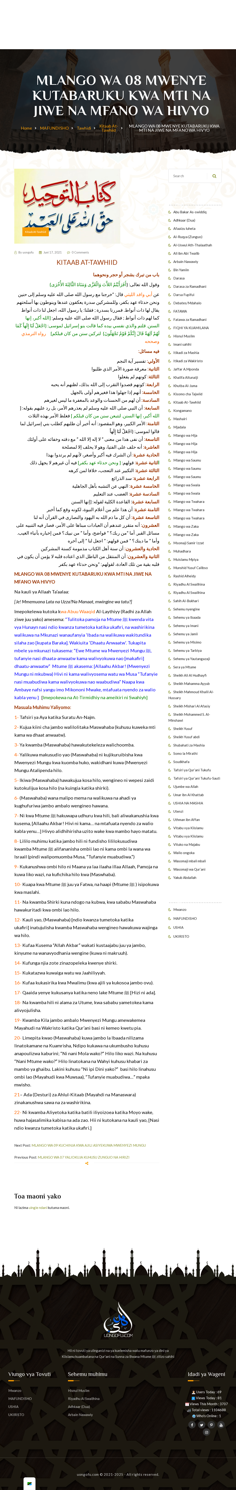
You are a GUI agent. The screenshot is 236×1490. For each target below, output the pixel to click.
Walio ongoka (184, 853)
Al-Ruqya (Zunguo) (187, 237)
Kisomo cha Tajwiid (187, 394)
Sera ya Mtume (184, 667)
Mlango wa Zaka (186, 526)
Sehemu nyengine (186, 609)
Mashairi (180, 419)
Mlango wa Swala (186, 485)
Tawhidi (84, 128)
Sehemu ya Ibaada (187, 617)
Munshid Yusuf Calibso (190, 568)
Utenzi (178, 811)
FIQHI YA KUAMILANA (191, 328)
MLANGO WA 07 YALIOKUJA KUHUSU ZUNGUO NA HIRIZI (84, 1157)
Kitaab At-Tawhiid (108, 128)
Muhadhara (182, 551)
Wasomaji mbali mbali (189, 861)
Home (26, 128)
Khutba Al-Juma (185, 386)
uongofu (28, 252)
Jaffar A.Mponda (186, 369)
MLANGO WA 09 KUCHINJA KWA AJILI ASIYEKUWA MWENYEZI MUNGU (89, 1145)
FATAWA (180, 311)
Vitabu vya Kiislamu (188, 828)
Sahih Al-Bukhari (186, 601)
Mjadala (179, 427)
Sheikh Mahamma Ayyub (191, 683)
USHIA (178, 927)
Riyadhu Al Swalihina (189, 584)
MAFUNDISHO (54, 128)
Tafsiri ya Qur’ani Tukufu (192, 770)
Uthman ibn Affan (186, 820)
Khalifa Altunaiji (185, 377)
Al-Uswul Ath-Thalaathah (192, 245)
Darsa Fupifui (183, 295)
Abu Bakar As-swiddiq (189, 212)
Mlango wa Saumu (187, 460)
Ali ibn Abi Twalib (186, 253)
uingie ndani (38, 1207)
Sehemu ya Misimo (187, 642)
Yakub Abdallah (184, 877)
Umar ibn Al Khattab (188, 795)
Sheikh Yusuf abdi (186, 737)
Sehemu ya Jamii (185, 634)
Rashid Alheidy (184, 576)
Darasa (179, 278)
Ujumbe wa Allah (185, 786)
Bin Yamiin (181, 270)
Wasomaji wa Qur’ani (189, 869)
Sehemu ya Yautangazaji (191, 659)
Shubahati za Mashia (189, 745)
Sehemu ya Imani (185, 626)
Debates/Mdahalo (187, 303)
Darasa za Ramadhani (189, 286)
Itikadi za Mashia (186, 352)
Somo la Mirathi (185, 753)
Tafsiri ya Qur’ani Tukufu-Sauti (196, 778)
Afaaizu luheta (184, 228)
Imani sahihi (182, 344)
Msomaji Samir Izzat (188, 543)
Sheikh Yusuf (182, 728)
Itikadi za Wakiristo (188, 361)
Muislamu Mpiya (185, 559)
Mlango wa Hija (185, 435)
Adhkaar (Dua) (184, 220)
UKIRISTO (181, 936)
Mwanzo (179, 909)
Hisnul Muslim (184, 336)
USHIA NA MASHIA (188, 803)
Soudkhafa (181, 762)
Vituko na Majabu (186, 844)
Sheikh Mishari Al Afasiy (191, 706)
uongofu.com (88, 1474)
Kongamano (182, 410)
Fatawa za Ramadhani (189, 319)
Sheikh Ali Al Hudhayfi (189, 675)
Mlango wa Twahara (188, 501)
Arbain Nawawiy (185, 261)
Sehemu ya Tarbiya (187, 650)
